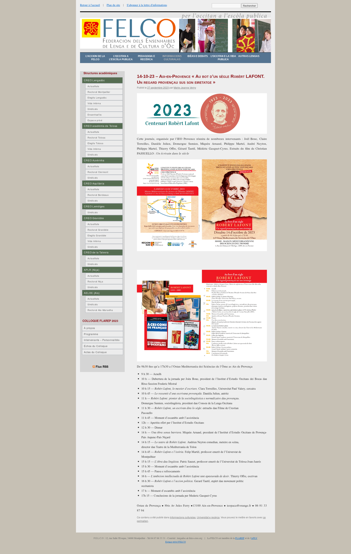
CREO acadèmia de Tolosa (100, 126)
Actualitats (93, 86)
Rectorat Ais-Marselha (100, 310)
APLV (254, 538)
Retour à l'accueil (90, 5)
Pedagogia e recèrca (146, 58)
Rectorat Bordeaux (98, 194)
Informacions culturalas (172, 58)
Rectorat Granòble (98, 229)
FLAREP (239, 538)
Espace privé (95, 120)
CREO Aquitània (94, 183)
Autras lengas (248, 56)
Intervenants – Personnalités (101, 340)
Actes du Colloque (95, 352)
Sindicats (93, 108)
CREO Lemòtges (94, 206)
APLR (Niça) (91, 269)
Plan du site (113, 5)
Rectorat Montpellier (99, 91)
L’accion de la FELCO (95, 58)
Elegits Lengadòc (97, 97)
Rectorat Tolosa (96, 137)
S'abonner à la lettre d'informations (147, 5)
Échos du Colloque (95, 346)
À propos (89, 328)
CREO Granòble (94, 218)
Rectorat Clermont (98, 172)
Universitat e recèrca (208, 517)
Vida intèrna (94, 103)
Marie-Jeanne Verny (185, 87)
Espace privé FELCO (175, 541)
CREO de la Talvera (96, 252)
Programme (91, 334)
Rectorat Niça (95, 281)
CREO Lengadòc (94, 80)
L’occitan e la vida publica (223, 58)
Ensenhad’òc (95, 114)
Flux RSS (102, 366)
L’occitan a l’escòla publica (121, 58)
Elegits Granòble (97, 235)
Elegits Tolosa (95, 143)
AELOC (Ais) (92, 293)
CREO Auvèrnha (94, 160)
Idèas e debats (197, 56)
